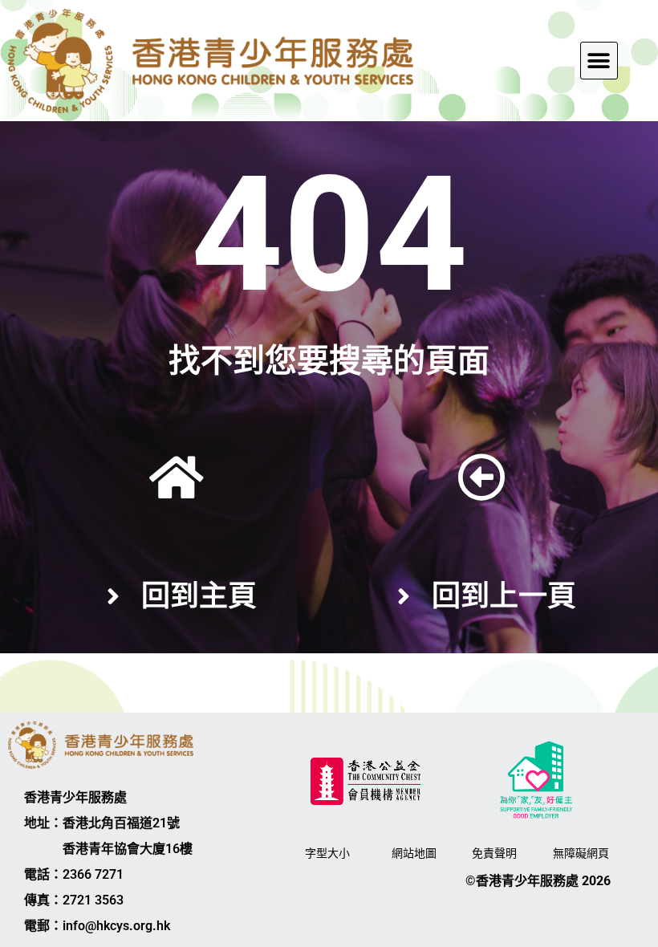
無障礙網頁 (581, 853)
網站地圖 (414, 853)
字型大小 (327, 853)
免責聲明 (494, 853)
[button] (599, 60)
